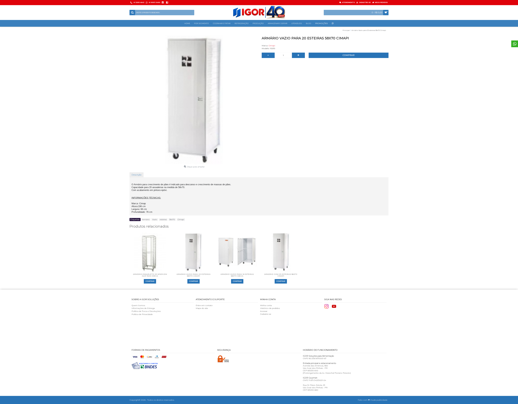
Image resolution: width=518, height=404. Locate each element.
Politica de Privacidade (142, 314)
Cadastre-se (265, 314)
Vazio (154, 219)
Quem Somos (138, 305)
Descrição (137, 174)
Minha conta (266, 305)
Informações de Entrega (143, 308)
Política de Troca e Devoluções (146, 311)
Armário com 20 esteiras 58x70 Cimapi (280, 275)
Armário (146, 219)
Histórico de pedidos (270, 308)
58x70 (172, 219)
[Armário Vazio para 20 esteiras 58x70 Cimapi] (194, 99)
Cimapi (271, 45)
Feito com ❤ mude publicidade (372, 400)
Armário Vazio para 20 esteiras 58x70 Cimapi (193, 275)
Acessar (263, 311)
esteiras (163, 219)
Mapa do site (202, 308)
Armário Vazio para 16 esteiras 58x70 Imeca (237, 275)
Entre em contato (204, 305)
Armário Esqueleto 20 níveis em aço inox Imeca (150, 275)
